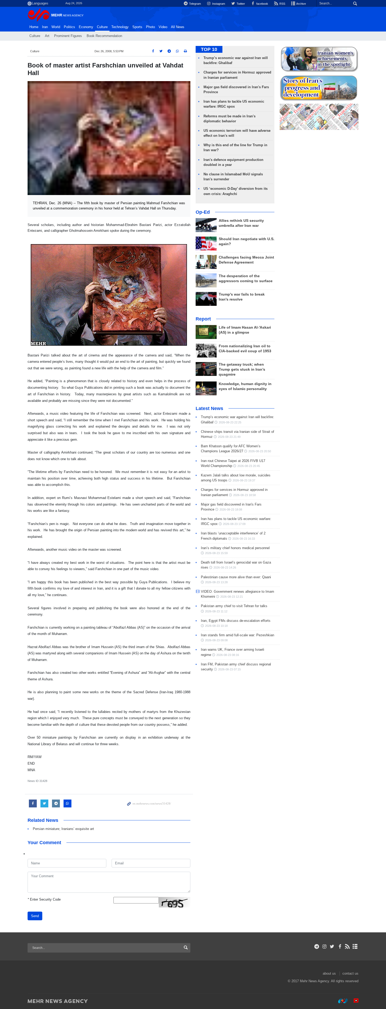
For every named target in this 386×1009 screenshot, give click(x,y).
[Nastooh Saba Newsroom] (340, 1001)
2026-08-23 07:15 (229, 669)
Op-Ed (203, 212)
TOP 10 (209, 49)
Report (203, 319)
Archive (301, 3)
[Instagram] (324, 946)
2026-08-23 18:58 (244, 495)
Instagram (218, 3)
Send (35, 916)
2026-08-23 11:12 (216, 611)
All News (177, 27)
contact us (350, 973)
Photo (150, 27)
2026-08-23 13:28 (216, 582)
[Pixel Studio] (353, 1001)
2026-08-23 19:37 (244, 480)
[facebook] (339, 946)
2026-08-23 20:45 (248, 465)
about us (329, 973)
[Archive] (355, 946)
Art (47, 36)
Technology (120, 27)
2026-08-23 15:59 (216, 553)
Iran (45, 27)
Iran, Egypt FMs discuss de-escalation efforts (235, 621)
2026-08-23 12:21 (231, 596)
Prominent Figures (68, 36)
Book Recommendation (104, 36)
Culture (102, 27)
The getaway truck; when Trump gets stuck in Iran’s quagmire (242, 369)
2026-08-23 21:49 (229, 436)
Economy (86, 27)
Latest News (209, 408)
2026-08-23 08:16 (227, 654)
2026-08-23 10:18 (216, 625)
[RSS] (347, 946)
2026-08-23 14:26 (224, 567)
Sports (137, 27)
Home (33, 27)
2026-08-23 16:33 (243, 538)
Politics (69, 27)
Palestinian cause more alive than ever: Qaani (236, 577)
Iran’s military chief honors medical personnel (235, 548)
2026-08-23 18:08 (231, 509)
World (55, 27)
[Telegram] (317, 946)
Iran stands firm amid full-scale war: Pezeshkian (237, 635)
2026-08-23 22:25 (230, 422)
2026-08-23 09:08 (216, 640)
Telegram (194, 3)
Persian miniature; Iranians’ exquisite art (63, 829)
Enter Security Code (44, 899)
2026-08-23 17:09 (234, 523)
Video (163, 27)
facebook (261, 3)
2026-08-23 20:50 (259, 451)
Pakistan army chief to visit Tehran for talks (234, 606)
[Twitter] (332, 946)
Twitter (240, 3)
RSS (282, 3)
